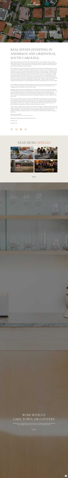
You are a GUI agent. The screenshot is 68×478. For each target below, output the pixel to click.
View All (34, 176)
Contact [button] (34, 429)
